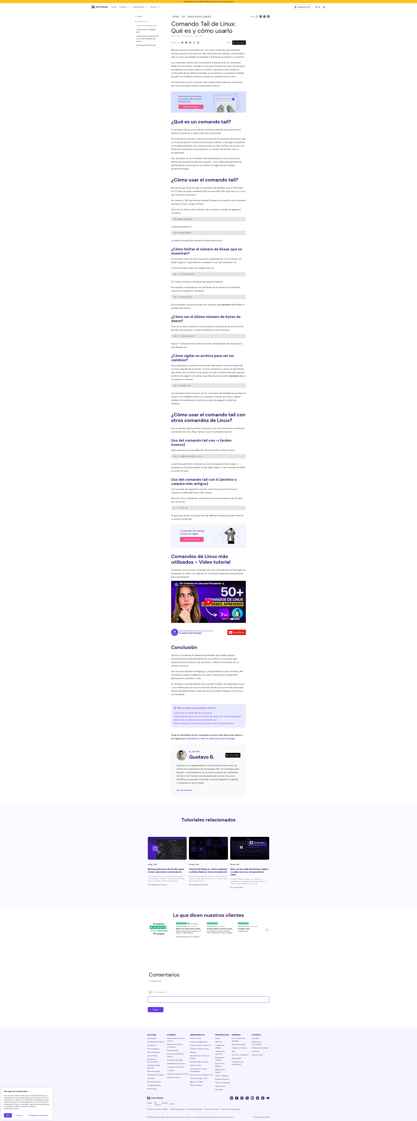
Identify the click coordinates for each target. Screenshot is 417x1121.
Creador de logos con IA (198, 1078)
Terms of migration (222, 1076)
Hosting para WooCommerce (153, 1060)
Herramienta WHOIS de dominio (175, 1055)
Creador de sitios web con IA (200, 1045)
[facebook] (236, 1098)
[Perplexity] (198, 42)
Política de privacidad (177, 1109)
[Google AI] (190, 42)
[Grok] (194, 42)
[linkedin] (231, 1098)
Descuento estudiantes (240, 1055)
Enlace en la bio (195, 1065)
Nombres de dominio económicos (174, 1045)
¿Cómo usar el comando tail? (146, 30)
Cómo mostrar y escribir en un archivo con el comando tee (204, 723)
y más (171, 1104)
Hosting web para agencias (153, 1066)
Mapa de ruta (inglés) (220, 1071)
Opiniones (218, 1042)
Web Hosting (151, 1089)
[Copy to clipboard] (256, 16)
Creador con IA (195, 1038)
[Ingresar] (324, 7)
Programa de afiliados (219, 1046)
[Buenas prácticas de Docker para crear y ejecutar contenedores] (167, 848)
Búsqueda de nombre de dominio (176, 1039)
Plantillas (193, 1052)
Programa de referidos (219, 1058)
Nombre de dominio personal (177, 1074)
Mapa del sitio (220, 1086)
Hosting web (151, 1038)
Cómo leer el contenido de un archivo (193, 712)
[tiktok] (263, 1098)
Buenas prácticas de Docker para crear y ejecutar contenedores (166, 870)
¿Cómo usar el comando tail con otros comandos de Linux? (147, 38)
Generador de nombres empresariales (198, 1070)
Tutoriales (175, 16)
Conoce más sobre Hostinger (238, 1039)
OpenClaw (151, 1078)
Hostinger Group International (238, 1063)
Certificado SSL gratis (175, 1060)
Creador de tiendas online (199, 1049)
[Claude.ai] (186, 42)
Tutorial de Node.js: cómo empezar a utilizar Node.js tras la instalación (208, 870)
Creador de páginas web (199, 1042)
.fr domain (170, 1070)
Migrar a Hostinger (196, 1082)
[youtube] (252, 1098)
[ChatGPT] (182, 42)
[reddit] (257, 1098)
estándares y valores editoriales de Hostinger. (211, 738)
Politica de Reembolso (195, 1109)
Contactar (255, 1051)
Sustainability (236, 1058)
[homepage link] (100, 7)
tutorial (242, 191)
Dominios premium (174, 1077)
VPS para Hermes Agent (155, 1075)
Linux (206, 50)
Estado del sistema (222, 1079)
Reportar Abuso (257, 1055)
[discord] (268, 1098)
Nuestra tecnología (238, 1044)
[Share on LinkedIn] (268, 16)
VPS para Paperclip (154, 1082)
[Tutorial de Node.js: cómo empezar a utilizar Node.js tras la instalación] (208, 848)
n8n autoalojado (153, 1049)
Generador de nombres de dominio (199, 1057)
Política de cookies (11, 1109)
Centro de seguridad (222, 1083)
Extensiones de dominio (175, 1067)
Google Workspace (154, 1085)
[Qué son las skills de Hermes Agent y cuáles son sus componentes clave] (249, 848)
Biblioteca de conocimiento (257, 1043)
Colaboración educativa (220, 1052)
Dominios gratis (172, 1050)
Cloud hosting (152, 1056)
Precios (114, 7)
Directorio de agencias (220, 1065)
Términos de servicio (211, 1109)
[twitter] (247, 1098)
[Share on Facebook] (264, 16)
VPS (183, 16)
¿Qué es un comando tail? (146, 25)
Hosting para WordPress (156, 1042)
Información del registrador (230, 1109)
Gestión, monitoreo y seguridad (199, 16)
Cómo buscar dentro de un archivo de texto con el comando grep (207, 716)
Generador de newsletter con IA (201, 1075)
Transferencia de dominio (176, 1063)
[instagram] (242, 1098)
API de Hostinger (196, 1085)
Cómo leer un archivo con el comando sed (195, 719)
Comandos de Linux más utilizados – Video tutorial (146, 46)
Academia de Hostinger (260, 1048)
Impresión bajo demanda (199, 1062)
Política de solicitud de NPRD (157, 1109)
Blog (233, 1051)
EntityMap (219, 1090)
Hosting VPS (151, 1045)
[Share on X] (260, 16)
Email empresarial (153, 1052)
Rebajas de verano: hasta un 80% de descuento (208, 1)
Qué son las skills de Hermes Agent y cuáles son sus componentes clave (249, 872)
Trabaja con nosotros (239, 1048)
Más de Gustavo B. (185, 790)
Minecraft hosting (153, 1071)
